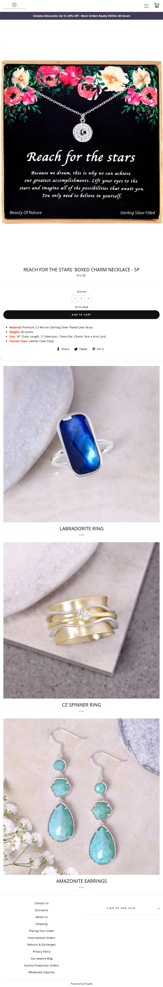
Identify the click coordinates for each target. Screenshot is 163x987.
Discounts (41, 910)
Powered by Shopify (81, 983)
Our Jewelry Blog (42, 958)
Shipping (42, 924)
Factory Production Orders (41, 965)
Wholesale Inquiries (41, 972)
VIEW (81, 535)
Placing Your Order (41, 931)
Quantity (81, 291)
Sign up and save (121, 908)
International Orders (41, 938)
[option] (81, 16)
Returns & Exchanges (41, 944)
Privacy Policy (41, 951)
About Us (42, 917)
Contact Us (41, 903)
